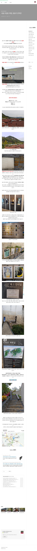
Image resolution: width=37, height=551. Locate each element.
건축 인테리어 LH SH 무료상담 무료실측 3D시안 (10, 456)
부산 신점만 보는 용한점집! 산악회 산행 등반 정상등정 (12, 463)
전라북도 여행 (30, 45)
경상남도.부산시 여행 (31, 48)
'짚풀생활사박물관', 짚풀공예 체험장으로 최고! (10, 479)
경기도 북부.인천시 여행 (32, 37)
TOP (35, 548)
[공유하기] (5, 471)
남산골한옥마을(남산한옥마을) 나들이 (8, 480)
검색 (33, 2)
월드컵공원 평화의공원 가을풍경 (8, 484)
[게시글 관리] (6, 471)
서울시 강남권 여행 (31, 32)
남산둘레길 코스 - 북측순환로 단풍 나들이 (9, 481)
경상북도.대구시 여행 (31, 47)
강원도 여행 (30, 39)
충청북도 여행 (30, 42)
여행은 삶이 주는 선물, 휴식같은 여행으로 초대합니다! (10, 534)
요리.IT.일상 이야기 (31, 55)
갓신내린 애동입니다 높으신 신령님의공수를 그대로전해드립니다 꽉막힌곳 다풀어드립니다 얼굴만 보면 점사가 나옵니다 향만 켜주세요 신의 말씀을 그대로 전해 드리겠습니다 (13, 466)
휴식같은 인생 (30, 31)
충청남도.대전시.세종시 (32, 40)
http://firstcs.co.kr (6, 455)
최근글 (29, 62)
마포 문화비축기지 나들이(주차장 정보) (9, 486)
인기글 (32, 62)
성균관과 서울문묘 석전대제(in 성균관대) (9, 478)
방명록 (6, 2)
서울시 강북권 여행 (5, 476)
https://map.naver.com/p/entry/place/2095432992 (11, 462)
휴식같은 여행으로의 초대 (4, 0)
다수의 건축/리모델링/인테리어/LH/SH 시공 (9, 459)
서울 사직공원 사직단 (6, 485)
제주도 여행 (30, 50)
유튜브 (11, 2)
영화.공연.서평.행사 (31, 53)
